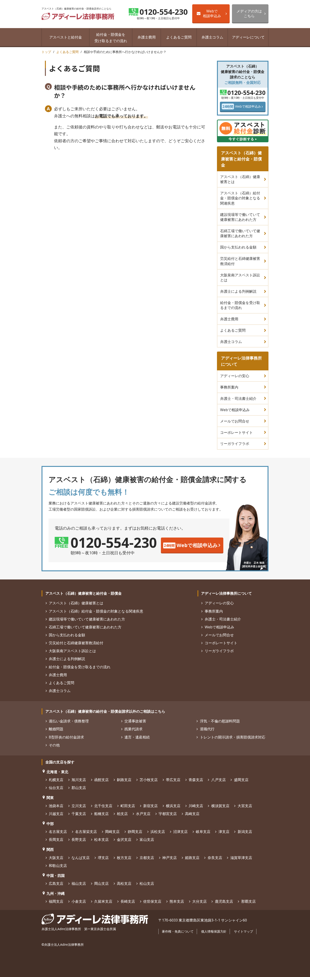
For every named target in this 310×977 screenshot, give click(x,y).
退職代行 (207, 728)
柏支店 (122, 813)
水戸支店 (143, 813)
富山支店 (147, 839)
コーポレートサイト (236, 432)
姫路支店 (192, 857)
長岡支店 (56, 839)
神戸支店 (169, 857)
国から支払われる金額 (238, 247)
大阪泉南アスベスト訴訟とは (240, 277)
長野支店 (78, 839)
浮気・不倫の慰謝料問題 (220, 721)
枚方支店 (124, 857)
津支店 (224, 831)
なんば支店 (80, 857)
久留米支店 (103, 901)
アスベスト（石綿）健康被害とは (240, 179)
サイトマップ (243, 931)
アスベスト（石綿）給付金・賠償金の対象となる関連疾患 (240, 198)
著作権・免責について (178, 931)
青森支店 (196, 779)
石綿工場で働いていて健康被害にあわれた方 (240, 233)
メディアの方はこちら (249, 13)
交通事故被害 (135, 721)
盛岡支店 (241, 779)
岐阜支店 (203, 831)
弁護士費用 (147, 37)
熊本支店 (177, 901)
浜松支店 (157, 831)
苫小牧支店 (149, 779)
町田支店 (128, 805)
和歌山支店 (58, 865)
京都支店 (147, 857)
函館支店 (101, 779)
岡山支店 (101, 883)
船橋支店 (101, 813)
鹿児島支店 (224, 901)
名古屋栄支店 (86, 831)
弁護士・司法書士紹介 (238, 398)
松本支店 (101, 839)
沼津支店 (180, 831)
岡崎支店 (112, 831)
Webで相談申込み (212, 13)
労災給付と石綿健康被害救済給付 (240, 261)
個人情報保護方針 (213, 931)
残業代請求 (133, 728)
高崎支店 (192, 813)
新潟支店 (245, 831)
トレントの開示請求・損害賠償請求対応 (232, 737)
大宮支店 (245, 805)
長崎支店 (128, 901)
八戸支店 (218, 779)
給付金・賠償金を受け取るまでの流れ (110, 37)
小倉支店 (78, 901)
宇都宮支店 (168, 813)
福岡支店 (56, 901)
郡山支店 (78, 787)
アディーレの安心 (234, 375)
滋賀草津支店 (241, 857)
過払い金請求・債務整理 (69, 721)
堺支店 (103, 857)
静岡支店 (135, 831)
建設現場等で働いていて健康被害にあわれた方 (240, 217)
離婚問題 (56, 728)
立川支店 (78, 805)
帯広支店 (173, 779)
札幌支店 (56, 779)
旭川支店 (78, 779)
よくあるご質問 (179, 37)
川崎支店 (196, 805)
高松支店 (124, 883)
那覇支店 (248, 901)
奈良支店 (215, 857)
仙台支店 (56, 787)
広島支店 (56, 883)
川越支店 (56, 813)
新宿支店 (150, 805)
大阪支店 (56, 857)
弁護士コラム (212, 37)
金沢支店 (124, 839)
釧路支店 (124, 779)
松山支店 (147, 883)
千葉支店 (78, 813)
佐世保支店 (152, 901)
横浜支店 (173, 805)
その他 (54, 745)
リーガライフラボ (234, 443)
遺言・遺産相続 (137, 737)
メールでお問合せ (234, 421)
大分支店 (199, 901)
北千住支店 (103, 805)
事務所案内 (229, 387)
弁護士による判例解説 (238, 291)
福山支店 (78, 883)
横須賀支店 (220, 805)
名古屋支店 (58, 831)
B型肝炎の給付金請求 (66, 737)
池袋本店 (56, 805)
